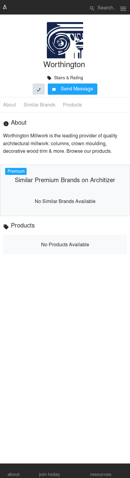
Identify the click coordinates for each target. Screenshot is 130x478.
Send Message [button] (72, 88)
